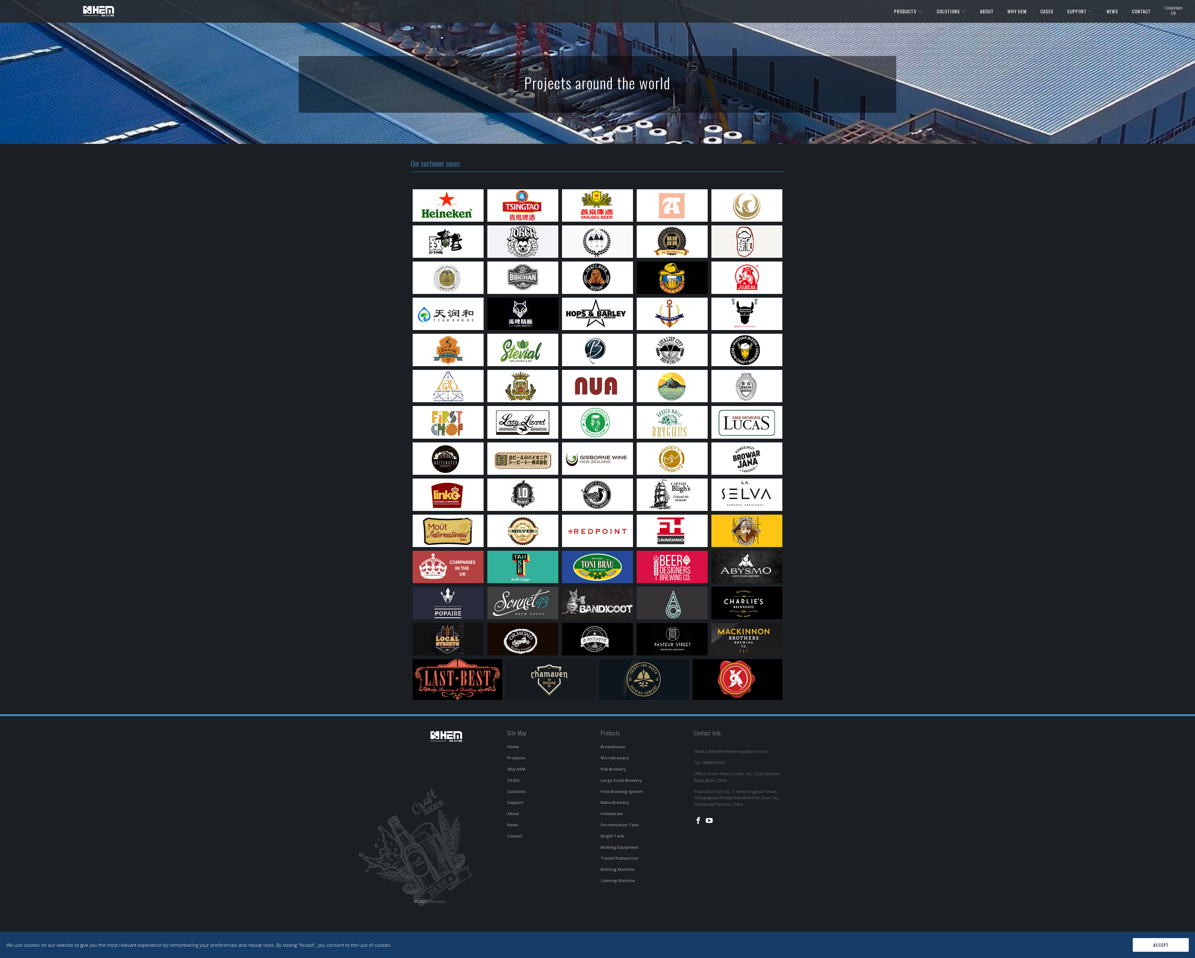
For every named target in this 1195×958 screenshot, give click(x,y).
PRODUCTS (906, 11)
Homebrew (612, 813)
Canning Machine (618, 880)
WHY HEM (1017, 11)
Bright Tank (612, 836)
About (513, 813)
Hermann (437, 901)
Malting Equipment (620, 847)
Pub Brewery (613, 769)
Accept (1161, 944)
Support (515, 802)
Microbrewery (615, 758)
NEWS (1112, 11)
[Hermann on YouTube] (709, 820)
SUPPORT (1077, 11)
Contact (515, 836)
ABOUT (987, 11)
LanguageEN (1174, 10)
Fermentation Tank (620, 825)
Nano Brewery (615, 802)
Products (516, 758)
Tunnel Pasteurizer (620, 858)
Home (513, 746)
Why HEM (516, 769)
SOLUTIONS (949, 11)
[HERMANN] (98, 10)
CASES (1046, 11)
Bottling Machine (618, 869)
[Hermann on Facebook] (698, 820)
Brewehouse (613, 746)
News (512, 825)
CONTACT (1141, 11)
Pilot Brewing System (622, 791)
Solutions (516, 791)
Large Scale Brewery (621, 780)
